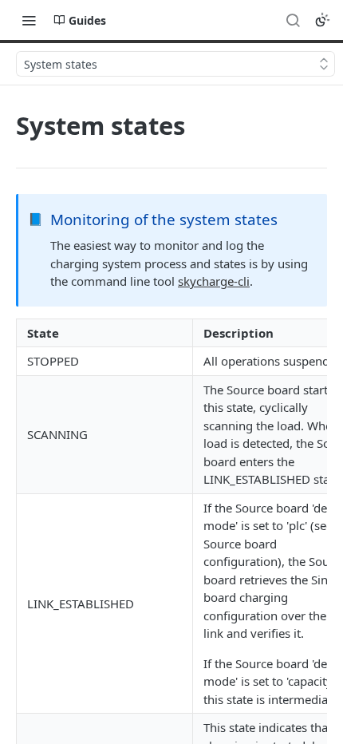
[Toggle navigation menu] (28, 20)
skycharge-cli (214, 281)
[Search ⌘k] (293, 20)
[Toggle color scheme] (322, 20)
